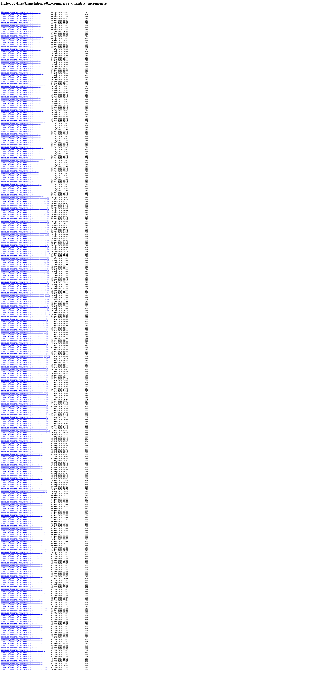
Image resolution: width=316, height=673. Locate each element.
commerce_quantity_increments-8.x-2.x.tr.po (21, 664)
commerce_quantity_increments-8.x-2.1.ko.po (21, 523)
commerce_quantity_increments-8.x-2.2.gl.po (21, 569)
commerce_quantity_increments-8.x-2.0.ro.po (21, 477)
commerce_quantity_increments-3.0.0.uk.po (20, 44)
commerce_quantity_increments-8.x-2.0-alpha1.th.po (25, 248)
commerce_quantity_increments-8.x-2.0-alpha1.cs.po (25, 199)
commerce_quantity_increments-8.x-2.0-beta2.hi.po (24, 394)
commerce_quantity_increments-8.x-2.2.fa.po (21, 564)
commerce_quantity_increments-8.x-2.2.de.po (21, 558)
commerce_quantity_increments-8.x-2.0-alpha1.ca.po (25, 198)
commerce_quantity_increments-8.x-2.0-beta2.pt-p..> (25, 416)
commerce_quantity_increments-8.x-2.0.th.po (21, 484)
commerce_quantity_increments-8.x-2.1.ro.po (21, 536)
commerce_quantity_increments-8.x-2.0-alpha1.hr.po (25, 218)
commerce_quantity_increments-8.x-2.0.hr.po (21, 455)
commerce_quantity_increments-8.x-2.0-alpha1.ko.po (25, 227)
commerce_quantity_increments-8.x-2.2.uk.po (21, 606)
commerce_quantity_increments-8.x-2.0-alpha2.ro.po (25, 299)
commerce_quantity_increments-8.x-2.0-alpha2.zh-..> (25, 312)
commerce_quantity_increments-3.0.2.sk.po (20, 114)
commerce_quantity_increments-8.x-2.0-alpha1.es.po (25, 207)
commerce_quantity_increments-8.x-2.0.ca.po (21, 434)
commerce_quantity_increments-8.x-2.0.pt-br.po (23, 473)
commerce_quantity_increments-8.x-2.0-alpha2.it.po (25, 285)
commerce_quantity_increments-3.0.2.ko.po (20, 103)
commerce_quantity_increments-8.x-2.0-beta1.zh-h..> (25, 371)
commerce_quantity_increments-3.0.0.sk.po (20, 40)
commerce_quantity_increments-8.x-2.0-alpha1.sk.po (25, 244)
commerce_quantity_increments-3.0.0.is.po (20, 27)
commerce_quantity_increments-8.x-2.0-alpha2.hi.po (25, 275)
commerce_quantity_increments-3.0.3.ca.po (20, 124)
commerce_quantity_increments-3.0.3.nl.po (20, 144)
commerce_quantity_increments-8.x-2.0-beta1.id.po (24, 340)
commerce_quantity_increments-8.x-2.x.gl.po (21, 628)
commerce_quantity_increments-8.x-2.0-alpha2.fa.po (25, 268)
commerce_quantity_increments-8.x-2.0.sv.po (21, 482)
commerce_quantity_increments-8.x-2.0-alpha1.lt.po (25, 229)
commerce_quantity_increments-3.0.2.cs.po (20, 89)
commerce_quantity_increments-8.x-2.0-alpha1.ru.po (25, 242)
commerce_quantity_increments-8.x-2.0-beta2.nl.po (24, 410)
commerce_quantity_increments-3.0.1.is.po (20, 64)
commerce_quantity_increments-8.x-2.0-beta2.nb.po (24, 408)
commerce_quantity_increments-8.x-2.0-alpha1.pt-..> (25, 236)
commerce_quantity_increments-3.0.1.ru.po (20, 76)
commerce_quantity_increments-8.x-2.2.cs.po (21, 555)
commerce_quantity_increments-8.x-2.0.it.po (21, 462)
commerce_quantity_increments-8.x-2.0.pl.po (21, 471)
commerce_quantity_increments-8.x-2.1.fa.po (21, 505)
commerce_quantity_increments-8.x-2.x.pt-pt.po (23, 653)
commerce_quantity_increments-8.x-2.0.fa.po (21, 445)
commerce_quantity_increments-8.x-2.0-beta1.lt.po (24, 347)
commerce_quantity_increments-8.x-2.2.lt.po (21, 584)
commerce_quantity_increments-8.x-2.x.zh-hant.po (24, 669)
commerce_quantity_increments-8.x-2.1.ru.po (21, 538)
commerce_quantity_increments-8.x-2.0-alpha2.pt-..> (25, 296)
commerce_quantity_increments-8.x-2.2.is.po (21, 579)
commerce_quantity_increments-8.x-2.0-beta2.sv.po (24, 423)
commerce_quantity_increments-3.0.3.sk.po (20, 151)
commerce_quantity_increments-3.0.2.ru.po (20, 113)
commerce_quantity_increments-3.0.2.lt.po (20, 105)
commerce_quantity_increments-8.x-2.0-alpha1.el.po (25, 205)
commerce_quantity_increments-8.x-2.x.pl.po (21, 649)
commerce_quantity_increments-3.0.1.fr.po (20, 61)
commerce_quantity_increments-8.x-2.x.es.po (21, 621)
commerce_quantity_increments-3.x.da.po (20, 164)
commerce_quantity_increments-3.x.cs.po (20, 162)
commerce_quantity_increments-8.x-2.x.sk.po (21, 658)
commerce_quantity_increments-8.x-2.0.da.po (21, 438)
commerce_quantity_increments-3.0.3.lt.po (20, 142)
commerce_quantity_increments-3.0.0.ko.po (20, 29)
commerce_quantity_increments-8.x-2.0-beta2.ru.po (24, 420)
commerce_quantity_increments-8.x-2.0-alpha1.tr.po (25, 249)
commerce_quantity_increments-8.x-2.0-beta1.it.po (24, 344)
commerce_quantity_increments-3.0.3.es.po (20, 131)
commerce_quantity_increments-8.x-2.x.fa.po (21, 623)
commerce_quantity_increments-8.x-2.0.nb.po (21, 468)
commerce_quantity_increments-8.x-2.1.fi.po (21, 506)
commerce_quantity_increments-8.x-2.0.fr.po (21, 449)
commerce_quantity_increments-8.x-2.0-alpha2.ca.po (25, 257)
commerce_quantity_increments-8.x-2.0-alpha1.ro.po (25, 240)
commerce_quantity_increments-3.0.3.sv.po (20, 153)
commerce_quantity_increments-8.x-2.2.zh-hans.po (24, 608)
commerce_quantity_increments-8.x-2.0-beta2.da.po (24, 379)
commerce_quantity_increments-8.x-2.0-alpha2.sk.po (25, 303)
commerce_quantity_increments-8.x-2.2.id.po (21, 577)
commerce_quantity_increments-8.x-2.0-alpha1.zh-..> (25, 253)
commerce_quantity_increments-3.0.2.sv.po (20, 116)
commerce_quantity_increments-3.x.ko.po (20, 177)
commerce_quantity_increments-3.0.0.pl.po (20, 35)
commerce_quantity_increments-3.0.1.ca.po (20, 50)
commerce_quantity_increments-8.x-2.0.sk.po (21, 481)
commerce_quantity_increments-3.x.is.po (20, 175)
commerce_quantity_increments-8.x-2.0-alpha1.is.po (25, 223)
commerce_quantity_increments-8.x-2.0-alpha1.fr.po (25, 212)
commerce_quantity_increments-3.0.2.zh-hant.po (23, 122)
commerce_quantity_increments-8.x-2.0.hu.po (21, 457)
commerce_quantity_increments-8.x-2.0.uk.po (21, 488)
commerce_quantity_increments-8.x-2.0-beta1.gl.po (24, 333)
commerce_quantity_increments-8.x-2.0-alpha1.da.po (25, 201)
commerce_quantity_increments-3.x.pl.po (20, 183)
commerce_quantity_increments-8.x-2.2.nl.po (21, 588)
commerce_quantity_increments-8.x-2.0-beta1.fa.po (24, 327)
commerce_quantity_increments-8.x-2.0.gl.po (21, 451)
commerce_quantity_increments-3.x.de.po (20, 166)
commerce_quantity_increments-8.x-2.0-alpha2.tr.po (25, 309)
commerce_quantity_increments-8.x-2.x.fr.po (21, 627)
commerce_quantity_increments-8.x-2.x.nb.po (21, 645)
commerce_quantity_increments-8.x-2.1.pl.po (21, 530)
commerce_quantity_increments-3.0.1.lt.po (20, 68)
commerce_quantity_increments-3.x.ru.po (20, 187)
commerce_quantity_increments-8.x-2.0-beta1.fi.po (24, 329)
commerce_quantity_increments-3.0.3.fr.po (20, 135)
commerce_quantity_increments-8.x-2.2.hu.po (21, 575)
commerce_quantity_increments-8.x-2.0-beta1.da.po (24, 320)
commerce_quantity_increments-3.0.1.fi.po (20, 59)
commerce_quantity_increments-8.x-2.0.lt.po (21, 466)
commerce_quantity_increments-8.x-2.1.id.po (21, 518)
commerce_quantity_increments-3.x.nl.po (20, 181)
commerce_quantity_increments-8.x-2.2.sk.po (21, 599)
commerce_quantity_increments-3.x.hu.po (20, 174)
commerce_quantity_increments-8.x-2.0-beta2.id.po (24, 399)
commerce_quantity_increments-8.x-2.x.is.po (21, 638)
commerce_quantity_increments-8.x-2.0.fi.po (21, 447)
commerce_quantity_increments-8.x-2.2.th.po (21, 603)
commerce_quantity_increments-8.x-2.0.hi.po (21, 453)
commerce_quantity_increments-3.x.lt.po (20, 179)
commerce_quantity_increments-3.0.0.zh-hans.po (23, 46)
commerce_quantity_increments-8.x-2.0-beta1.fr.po (24, 331)
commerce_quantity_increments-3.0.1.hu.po (20, 63)
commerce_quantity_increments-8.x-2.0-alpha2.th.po (25, 307)
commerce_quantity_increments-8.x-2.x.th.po (21, 662)
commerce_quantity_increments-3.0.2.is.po (20, 101)
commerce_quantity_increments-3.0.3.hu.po (20, 137)
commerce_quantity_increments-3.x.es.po (20, 168)
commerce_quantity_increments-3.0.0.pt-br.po (22, 37)
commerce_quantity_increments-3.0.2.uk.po (20, 118)
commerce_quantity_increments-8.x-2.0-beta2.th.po (24, 425)
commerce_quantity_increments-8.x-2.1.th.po (21, 543)
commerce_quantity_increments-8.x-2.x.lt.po (21, 643)
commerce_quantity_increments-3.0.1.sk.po (20, 77)
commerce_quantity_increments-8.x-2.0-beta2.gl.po (24, 392)
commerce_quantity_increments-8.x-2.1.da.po (21, 497)
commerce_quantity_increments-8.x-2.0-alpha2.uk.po (25, 310)
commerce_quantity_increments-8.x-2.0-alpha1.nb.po (25, 231)
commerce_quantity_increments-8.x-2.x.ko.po (21, 641)
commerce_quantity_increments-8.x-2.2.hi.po (21, 571)
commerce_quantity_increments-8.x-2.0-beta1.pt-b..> (25, 355)
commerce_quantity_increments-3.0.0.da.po (20, 16)
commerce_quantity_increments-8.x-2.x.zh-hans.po (24, 667)
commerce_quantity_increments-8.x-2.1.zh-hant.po (24, 551)
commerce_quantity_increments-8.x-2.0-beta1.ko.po (24, 346)
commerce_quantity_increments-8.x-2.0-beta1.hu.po (24, 338)
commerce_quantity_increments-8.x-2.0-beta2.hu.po (24, 397)
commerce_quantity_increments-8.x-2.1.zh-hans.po (24, 549)
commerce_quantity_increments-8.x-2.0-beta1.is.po (24, 342)
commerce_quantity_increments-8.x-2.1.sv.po (21, 542)
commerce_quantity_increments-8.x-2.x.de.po (21, 617)
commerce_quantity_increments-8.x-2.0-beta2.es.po (24, 384)
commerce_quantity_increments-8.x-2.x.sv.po (21, 660)
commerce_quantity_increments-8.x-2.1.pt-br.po (23, 532)
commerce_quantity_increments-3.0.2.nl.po (20, 107)
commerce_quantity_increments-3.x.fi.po (20, 170)
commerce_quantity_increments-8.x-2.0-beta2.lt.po (24, 407)
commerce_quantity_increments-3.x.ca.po (20, 161)
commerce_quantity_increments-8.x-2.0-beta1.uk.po (24, 370)
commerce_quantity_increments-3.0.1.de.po (20, 55)
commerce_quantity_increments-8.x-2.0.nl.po (21, 469)
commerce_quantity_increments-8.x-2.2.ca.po (21, 553)
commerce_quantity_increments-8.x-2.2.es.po (21, 562)
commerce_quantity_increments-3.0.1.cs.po (20, 52)
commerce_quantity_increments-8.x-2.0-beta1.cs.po (24, 318)
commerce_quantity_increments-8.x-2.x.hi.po (21, 630)
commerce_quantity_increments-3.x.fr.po (20, 172)
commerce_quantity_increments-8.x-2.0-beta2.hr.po (24, 395)
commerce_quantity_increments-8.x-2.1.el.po (21, 501)
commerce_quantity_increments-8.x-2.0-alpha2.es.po (25, 266)
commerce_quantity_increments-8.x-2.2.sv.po (21, 601)
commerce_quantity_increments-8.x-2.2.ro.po (21, 595)
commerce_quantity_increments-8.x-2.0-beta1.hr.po (24, 336)
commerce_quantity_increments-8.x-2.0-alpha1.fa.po (25, 209)
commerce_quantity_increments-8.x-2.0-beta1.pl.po (24, 353)
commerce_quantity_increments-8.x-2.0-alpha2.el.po (25, 264)
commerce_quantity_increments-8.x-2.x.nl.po (21, 647)
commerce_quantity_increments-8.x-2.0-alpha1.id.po (25, 222)
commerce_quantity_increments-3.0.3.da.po (20, 127)
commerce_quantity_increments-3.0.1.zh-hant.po (23, 85)
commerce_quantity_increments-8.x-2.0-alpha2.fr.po (25, 272)
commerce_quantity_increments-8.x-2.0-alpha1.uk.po (25, 251)
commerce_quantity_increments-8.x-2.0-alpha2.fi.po (25, 270)
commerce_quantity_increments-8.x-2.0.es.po (21, 444)
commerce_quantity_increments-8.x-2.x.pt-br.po (23, 651)
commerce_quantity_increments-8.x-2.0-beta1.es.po (24, 325)
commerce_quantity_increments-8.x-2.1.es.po (21, 503)
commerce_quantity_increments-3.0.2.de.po (20, 92)
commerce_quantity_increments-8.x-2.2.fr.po (21, 567)
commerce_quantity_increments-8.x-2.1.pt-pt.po (23, 534)
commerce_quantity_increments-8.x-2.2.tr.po (21, 604)
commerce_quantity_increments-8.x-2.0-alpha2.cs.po (25, 259)
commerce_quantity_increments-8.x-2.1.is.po (21, 519)
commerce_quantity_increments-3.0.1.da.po (20, 53)
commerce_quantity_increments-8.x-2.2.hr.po (21, 573)
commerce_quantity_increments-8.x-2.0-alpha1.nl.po (25, 233)
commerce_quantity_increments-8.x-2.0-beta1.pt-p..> (25, 357)
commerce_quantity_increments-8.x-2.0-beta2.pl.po (24, 412)
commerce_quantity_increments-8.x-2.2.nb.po (21, 586)
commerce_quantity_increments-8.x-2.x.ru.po (21, 656)
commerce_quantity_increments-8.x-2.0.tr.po (21, 486)
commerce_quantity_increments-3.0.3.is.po (20, 138)
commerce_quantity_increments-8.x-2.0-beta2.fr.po (24, 390)
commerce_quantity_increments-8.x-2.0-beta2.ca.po (24, 375)
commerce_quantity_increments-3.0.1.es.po (20, 57)
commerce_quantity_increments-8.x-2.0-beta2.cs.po (24, 377)
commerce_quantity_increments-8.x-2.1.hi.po (21, 512)
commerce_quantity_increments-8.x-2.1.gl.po (21, 510)
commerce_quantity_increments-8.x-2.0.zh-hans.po (24, 490)
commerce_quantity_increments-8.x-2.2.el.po (21, 560)
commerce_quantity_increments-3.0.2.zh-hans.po (23, 120)
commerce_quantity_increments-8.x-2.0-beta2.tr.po (24, 427)
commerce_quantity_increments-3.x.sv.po (20, 190)
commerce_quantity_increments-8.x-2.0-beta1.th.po (24, 366)
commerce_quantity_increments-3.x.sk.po (20, 188)
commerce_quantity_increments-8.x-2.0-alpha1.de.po (25, 203)
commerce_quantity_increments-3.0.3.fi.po (20, 133)
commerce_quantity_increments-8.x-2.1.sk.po (21, 540)
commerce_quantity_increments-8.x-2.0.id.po (21, 458)
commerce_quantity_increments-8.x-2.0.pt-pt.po (23, 475)
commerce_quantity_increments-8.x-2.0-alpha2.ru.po (25, 301)
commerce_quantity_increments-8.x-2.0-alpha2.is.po (25, 283)
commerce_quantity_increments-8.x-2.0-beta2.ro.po (24, 418)
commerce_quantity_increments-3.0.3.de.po (20, 129)
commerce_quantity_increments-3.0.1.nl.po (20, 70)
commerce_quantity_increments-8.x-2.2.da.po (21, 556)
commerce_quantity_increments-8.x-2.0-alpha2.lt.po (25, 288)
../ (2, 11)
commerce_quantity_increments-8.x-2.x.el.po (21, 619)
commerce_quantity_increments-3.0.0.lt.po (20, 31)
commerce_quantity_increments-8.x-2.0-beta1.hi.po (24, 334)
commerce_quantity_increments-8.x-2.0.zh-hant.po (24, 492)
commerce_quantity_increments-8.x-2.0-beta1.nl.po (24, 351)
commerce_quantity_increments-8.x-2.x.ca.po (21, 612)
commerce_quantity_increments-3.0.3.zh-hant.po (23, 159)
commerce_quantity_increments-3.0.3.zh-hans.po (23, 157)
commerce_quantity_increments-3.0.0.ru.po (20, 39)
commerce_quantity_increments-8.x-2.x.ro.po (21, 654)
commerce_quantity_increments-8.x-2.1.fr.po (21, 508)
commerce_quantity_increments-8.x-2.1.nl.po (21, 529)
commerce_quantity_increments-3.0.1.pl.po (20, 72)
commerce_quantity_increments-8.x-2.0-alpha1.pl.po (25, 235)
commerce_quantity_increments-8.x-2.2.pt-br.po (23, 591)
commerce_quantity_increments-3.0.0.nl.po (20, 33)
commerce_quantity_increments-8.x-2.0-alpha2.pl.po (25, 294)
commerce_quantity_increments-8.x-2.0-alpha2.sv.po (25, 305)
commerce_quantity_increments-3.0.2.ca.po (20, 87)
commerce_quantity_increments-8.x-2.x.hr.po (21, 632)
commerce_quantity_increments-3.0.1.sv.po (20, 79)
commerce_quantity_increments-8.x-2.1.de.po (21, 499)
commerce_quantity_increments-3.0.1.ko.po (20, 66)
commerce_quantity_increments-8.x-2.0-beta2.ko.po (24, 405)
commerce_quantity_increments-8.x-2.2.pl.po (21, 590)
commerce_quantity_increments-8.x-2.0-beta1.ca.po (24, 316)
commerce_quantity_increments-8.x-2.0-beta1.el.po (24, 323)
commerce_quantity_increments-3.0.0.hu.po (20, 26)
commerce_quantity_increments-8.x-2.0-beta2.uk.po (24, 429)
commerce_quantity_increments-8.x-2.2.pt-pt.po (23, 593)
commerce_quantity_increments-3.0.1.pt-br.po (22, 74)
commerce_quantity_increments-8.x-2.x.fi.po (21, 625)
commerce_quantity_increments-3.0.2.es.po (20, 94)
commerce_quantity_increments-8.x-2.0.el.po (21, 442)
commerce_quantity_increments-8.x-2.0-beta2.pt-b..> (25, 414)
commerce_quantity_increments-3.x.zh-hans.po (22, 194)
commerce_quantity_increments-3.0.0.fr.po (20, 24)
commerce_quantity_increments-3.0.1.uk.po (20, 81)
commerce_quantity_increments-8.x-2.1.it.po (21, 521)
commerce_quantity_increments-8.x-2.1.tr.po (21, 545)
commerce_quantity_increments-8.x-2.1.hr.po (21, 514)
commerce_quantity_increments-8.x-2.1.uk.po (21, 547)
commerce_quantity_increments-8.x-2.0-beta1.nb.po (24, 349)
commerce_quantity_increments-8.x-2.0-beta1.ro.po (24, 358)
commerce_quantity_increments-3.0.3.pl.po (20, 146)
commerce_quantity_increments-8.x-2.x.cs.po (21, 614)
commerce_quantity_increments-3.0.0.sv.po (20, 42)
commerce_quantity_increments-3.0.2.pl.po (20, 109)
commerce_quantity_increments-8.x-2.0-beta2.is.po (24, 401)
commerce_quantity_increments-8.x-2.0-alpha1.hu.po (25, 220)
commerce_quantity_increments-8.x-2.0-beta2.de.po (24, 381)
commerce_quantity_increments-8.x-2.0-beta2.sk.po (24, 421)
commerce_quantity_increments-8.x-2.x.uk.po (21, 665)
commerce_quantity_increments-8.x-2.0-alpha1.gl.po (25, 214)
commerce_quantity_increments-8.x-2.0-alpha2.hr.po (25, 277)
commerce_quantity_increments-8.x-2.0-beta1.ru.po (24, 360)
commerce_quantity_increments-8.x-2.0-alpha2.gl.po (25, 273)
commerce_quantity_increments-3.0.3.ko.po (20, 140)
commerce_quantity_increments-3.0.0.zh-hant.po (23, 48)
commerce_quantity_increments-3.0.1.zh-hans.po (23, 83)
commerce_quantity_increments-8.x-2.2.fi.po (21, 566)
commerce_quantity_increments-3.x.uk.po (20, 192)
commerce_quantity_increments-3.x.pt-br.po (21, 185)
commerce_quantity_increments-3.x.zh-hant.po (22, 196)
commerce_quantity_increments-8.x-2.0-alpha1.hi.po (25, 216)
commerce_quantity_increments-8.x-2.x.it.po (21, 640)
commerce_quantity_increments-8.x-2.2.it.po (21, 580)
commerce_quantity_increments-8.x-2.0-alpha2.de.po (25, 262)
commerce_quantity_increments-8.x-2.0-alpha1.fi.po (25, 211)
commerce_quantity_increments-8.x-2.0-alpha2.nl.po (25, 292)
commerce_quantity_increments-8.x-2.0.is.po (21, 460)
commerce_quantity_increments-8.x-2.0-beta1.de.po (24, 322)
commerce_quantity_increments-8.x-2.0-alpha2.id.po (25, 281)
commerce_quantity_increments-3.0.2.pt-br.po (22, 111)
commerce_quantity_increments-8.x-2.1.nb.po (21, 527)
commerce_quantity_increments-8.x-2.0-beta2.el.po (24, 383)
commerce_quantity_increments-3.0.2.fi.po (20, 96)
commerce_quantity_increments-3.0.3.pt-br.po (22, 148)
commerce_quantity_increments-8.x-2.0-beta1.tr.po (24, 368)
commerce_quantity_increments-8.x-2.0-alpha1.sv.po (25, 246)
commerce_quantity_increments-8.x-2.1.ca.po (21, 493)
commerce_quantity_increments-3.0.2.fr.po (20, 98)
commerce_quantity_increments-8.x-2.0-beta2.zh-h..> (25, 431)
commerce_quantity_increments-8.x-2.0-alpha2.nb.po (25, 290)
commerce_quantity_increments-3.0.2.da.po (20, 90)
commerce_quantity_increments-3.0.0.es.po (20, 20)
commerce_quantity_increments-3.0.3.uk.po (20, 155)
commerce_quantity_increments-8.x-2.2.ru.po (21, 597)
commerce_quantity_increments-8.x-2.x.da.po (21, 616)
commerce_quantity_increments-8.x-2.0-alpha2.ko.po (25, 286)
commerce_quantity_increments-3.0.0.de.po (20, 18)
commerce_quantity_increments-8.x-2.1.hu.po (21, 516)
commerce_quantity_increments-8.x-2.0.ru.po (21, 479)
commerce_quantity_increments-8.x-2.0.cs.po (21, 436)
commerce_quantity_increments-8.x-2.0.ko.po (21, 464)
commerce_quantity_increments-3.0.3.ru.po (20, 150)
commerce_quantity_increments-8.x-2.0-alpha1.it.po (25, 225)
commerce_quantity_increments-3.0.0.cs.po (20, 15)
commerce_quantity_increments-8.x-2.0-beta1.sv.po (24, 364)
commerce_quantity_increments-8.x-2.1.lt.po (21, 525)
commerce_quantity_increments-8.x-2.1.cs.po (21, 495)
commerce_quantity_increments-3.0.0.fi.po (20, 22)
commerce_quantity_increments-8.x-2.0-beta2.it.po (24, 403)
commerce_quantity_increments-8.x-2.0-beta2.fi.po (24, 388)
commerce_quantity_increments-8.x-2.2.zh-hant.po (24, 610)
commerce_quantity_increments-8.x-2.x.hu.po (21, 634)
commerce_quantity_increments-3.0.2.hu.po (20, 100)
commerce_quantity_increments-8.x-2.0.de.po (21, 440)
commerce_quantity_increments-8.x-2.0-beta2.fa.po (24, 386)
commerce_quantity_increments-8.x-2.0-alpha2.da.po (25, 260)
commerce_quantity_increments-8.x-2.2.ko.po (21, 582)
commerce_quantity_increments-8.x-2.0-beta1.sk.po (24, 362)
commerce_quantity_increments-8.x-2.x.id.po (21, 636)
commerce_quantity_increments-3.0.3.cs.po (20, 125)
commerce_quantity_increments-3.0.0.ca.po (20, 13)
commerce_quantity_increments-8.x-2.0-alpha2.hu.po (25, 279)
